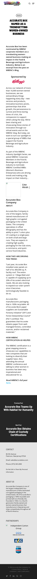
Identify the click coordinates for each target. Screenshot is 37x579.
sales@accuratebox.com (19, 460)
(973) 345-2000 (16, 464)
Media (19, 15)
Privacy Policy (16, 569)
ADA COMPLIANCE (23, 571)
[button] (33, 3)
